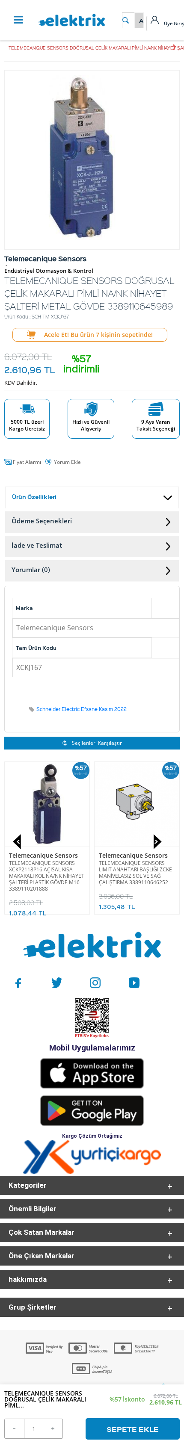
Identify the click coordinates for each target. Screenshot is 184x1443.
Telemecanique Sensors (43, 855)
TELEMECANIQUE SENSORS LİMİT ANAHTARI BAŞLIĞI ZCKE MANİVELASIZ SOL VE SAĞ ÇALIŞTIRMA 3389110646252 (135, 872)
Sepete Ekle (133, 1429)
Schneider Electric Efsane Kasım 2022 (81, 709)
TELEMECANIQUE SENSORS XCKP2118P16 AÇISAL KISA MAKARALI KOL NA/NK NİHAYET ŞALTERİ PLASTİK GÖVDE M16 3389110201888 (46, 876)
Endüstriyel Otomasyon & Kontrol (48, 271)
